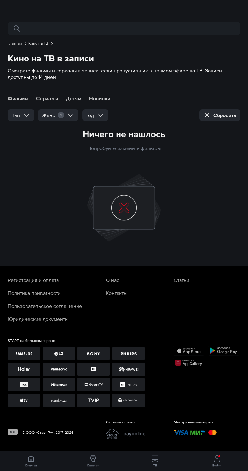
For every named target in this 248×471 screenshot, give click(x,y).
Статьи (181, 280)
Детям (73, 98)
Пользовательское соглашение (45, 306)
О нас (112, 280)
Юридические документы (38, 319)
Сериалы (47, 98)
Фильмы (18, 98)
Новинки (99, 98)
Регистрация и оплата (33, 280)
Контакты (116, 293)
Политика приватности (34, 293)
